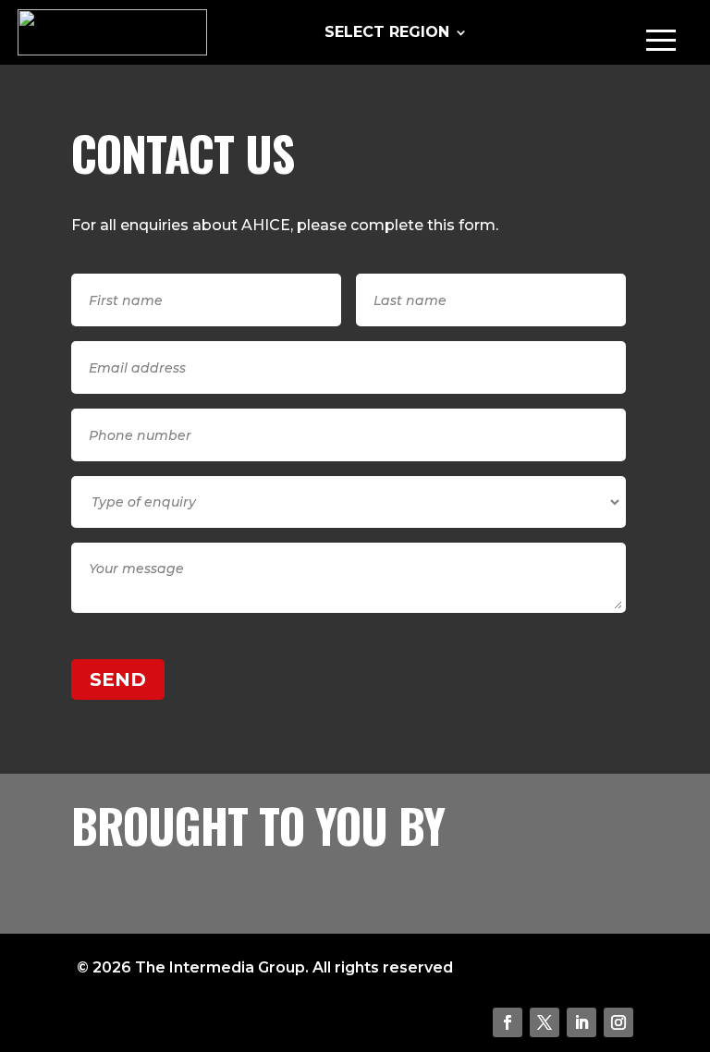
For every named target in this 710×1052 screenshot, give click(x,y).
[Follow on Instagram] (618, 1022)
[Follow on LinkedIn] (581, 1022)
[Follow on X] (544, 1022)
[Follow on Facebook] (507, 1022)
